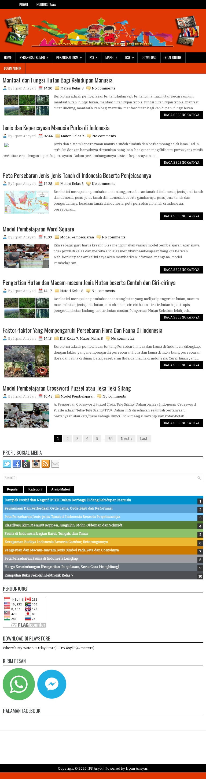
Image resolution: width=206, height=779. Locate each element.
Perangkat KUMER (34, 57)
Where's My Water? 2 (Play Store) (30, 648)
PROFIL (23, 4)
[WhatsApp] (19, 699)
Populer (13, 489)
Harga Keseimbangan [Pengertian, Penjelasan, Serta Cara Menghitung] (62, 567)
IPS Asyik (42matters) (77, 648)
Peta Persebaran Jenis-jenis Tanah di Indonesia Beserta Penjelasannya (77, 175)
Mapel (111, 57)
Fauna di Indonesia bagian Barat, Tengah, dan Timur (46, 533)
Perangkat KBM (69, 57)
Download (149, 57)
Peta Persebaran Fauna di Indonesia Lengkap (41, 558)
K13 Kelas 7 (69, 338)
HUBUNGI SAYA (46, 4)
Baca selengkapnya (182, 115)
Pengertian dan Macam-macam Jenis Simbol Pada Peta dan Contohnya (62, 550)
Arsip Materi (60, 489)
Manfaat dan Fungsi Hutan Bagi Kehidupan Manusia (57, 79)
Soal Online (173, 57)
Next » (126, 438)
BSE (129, 57)
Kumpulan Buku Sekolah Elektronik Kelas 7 (39, 575)
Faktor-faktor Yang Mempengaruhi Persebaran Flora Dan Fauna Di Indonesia (82, 330)
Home (8, 57)
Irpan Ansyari (137, 768)
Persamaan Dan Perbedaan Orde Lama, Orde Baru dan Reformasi (58, 508)
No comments (103, 88)
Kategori (35, 489)
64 (110, 438)
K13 (94, 57)
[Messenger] (52, 699)
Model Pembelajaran (77, 237)
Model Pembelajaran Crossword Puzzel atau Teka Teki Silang (67, 387)
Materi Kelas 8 (72, 88)
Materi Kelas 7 (72, 136)
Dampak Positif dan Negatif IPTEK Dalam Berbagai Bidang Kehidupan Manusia (68, 500)
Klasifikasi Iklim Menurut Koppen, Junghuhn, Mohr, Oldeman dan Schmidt (63, 525)
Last (144, 438)
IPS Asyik (94, 768)
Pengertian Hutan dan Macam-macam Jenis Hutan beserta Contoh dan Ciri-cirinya (89, 282)
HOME (7, 4)
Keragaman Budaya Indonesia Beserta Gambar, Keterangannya (56, 542)
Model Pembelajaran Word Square (38, 228)
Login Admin (12, 68)
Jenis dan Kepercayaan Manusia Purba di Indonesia (56, 127)
